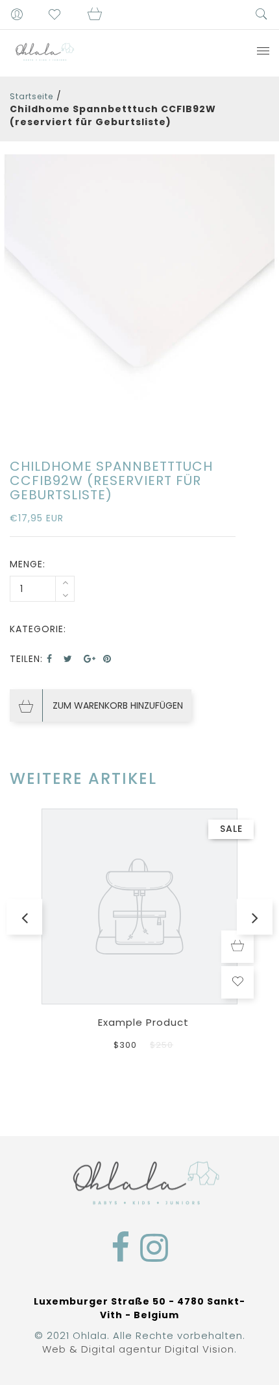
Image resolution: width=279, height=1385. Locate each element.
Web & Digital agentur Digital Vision (138, 1349)
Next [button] (255, 917)
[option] (139, 293)
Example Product (143, 1022)
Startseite (31, 96)
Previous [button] (24, 917)
